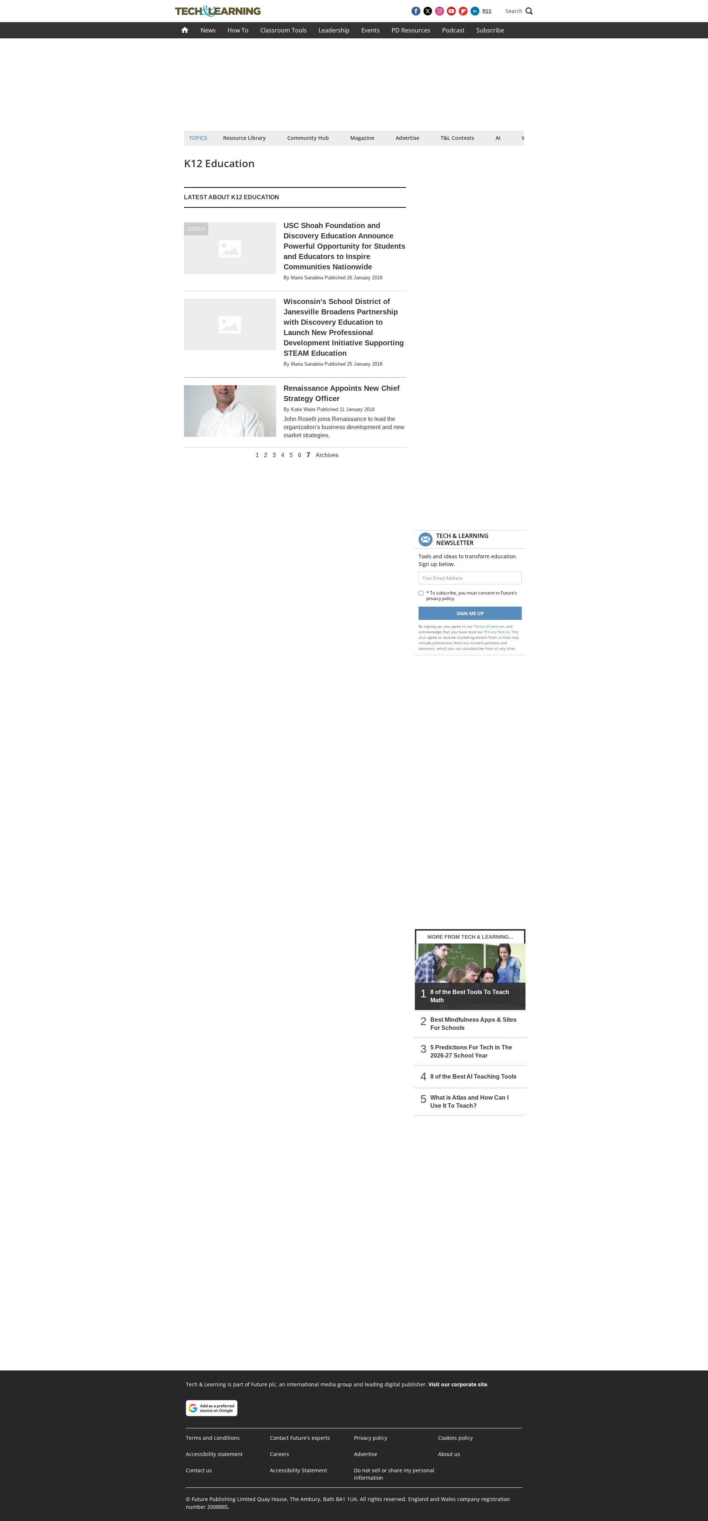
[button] (519, 11)
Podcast (453, 30)
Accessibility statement (214, 1454)
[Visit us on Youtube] (451, 11)
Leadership (334, 30)
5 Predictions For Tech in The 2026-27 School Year (471, 1051)
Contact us (199, 1470)
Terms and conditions (213, 1437)
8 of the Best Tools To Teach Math (469, 996)
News (208, 30)
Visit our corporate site (457, 1384)
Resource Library (244, 137)
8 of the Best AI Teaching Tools (473, 1076)
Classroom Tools (283, 30)
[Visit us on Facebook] (416, 11)
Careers (279, 1454)
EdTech (196, 228)
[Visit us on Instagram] (439, 11)
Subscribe (490, 30)
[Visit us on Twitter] (427, 11)
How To (238, 30)
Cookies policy (455, 1437)
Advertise (407, 137)
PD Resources (411, 30)
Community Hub (308, 137)
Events (370, 30)
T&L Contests (457, 137)
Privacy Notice (497, 631)
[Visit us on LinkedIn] (475, 11)
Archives (327, 455)
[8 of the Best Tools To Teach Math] (470, 977)
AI (498, 137)
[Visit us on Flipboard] (463, 11)
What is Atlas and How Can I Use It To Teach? (469, 1101)
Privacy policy (370, 1437)
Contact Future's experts (300, 1437)
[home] (185, 30)
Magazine (362, 137)
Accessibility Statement (298, 1470)
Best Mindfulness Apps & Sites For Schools (473, 1024)
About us (449, 1454)
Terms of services (490, 626)
